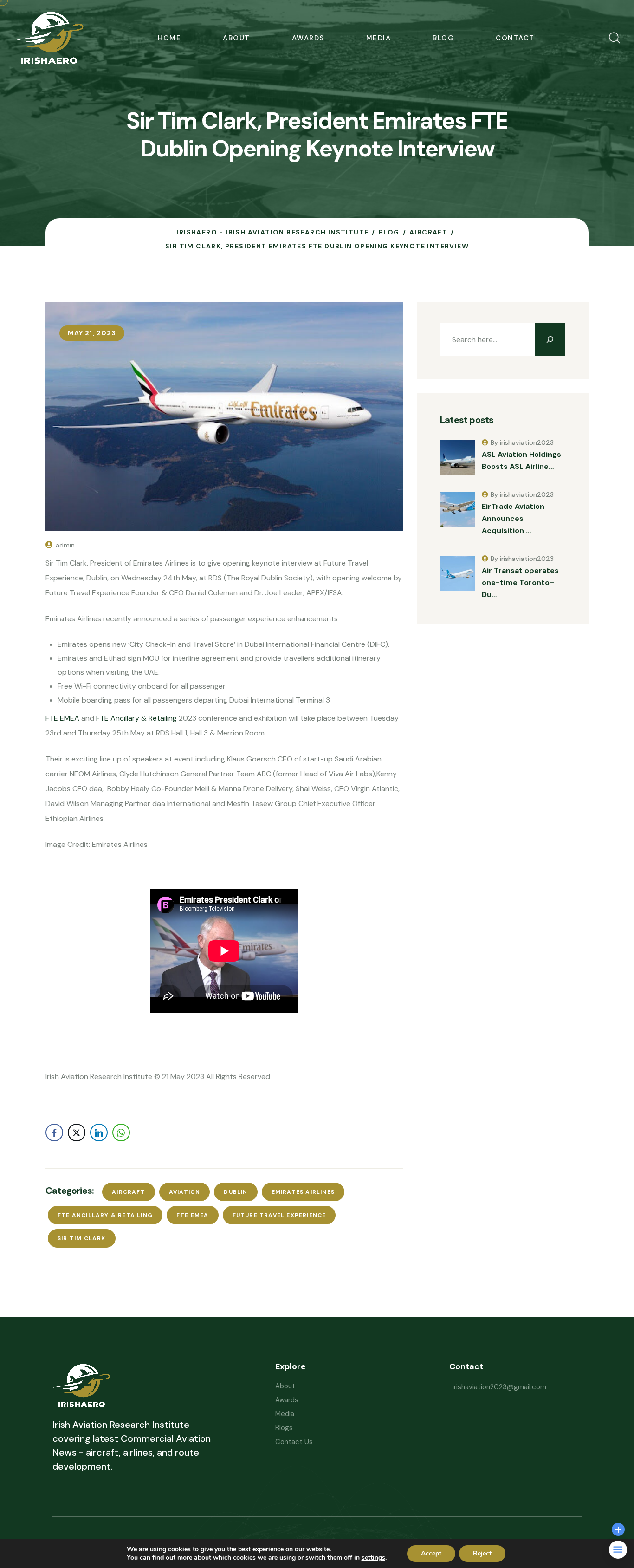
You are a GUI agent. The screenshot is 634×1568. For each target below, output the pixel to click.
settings (373, 1558)
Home (169, 38)
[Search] (550, 339)
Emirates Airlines (303, 1192)
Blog (443, 38)
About (236, 38)
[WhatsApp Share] (121, 1132)
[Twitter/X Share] (76, 1132)
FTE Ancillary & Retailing (136, 718)
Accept (431, 1553)
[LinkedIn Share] (99, 1132)
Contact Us (294, 1441)
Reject (482, 1553)
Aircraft (128, 1192)
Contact (515, 38)
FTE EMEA (62, 718)
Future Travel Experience (279, 1215)
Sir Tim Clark (82, 1238)
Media (378, 38)
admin (65, 545)
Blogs (284, 1427)
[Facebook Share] (54, 1132)
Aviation (185, 1192)
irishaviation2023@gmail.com (499, 1387)
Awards (308, 38)
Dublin (235, 1192)
